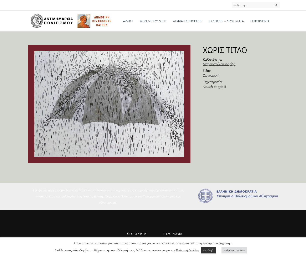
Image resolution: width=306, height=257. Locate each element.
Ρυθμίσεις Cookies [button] (234, 250)
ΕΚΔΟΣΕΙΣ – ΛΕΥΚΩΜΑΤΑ (226, 21)
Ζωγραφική (211, 75)
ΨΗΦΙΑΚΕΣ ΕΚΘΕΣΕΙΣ (187, 21)
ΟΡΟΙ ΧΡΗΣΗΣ (137, 233)
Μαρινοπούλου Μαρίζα (219, 64)
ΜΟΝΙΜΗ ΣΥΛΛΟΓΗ (153, 21)
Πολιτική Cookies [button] (187, 250)
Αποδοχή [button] (208, 250)
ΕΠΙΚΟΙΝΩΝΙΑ (259, 21)
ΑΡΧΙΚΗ (128, 21)
